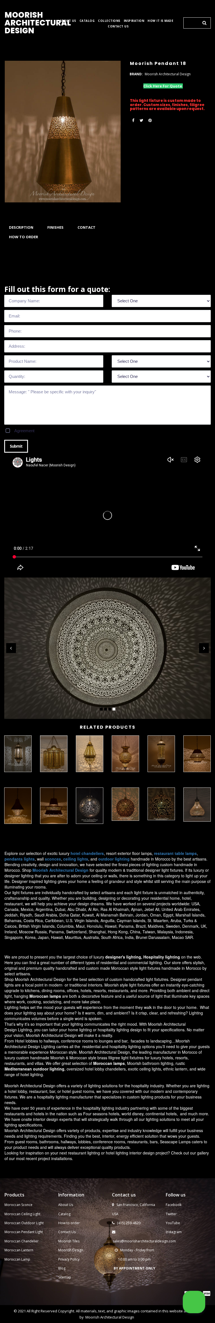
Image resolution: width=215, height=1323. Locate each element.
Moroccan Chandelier (21, 1241)
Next (204, 648)
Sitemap (64, 1277)
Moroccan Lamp (17, 1259)
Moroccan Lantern (18, 1250)
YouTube (173, 1223)
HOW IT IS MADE (160, 21)
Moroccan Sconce (18, 1204)
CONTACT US (118, 26)
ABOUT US (68, 21)
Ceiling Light (30, 1214)
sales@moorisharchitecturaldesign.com (144, 1241)
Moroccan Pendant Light (23, 1231)
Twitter (171, 1214)
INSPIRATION (134, 21)
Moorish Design (70, 1250)
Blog (62, 1268)
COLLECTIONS (109, 21)
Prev (11, 648)
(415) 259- (125, 1223)
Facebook (173, 1204)
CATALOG (87, 21)
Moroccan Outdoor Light (24, 1223)
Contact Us (67, 1231)
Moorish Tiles (69, 1241)
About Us (65, 1204)
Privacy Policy (69, 1259)
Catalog (64, 1214)
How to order (69, 1223)
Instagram (174, 1231)
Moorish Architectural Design (109, 1317)
